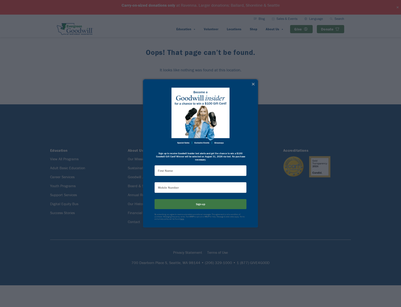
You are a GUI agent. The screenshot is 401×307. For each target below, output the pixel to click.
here (182, 219)
